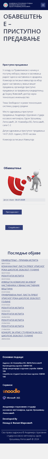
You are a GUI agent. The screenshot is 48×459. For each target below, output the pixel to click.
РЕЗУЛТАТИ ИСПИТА (12, 275)
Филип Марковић (22, 422)
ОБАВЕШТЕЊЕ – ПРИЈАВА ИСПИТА (19, 260)
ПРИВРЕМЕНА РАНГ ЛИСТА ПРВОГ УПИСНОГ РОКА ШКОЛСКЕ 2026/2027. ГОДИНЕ (21, 298)
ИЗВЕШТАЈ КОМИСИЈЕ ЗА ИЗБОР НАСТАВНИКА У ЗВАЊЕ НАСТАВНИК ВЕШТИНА (20, 285)
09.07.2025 (20, 200)
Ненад (6, 422)
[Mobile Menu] (43, 5)
